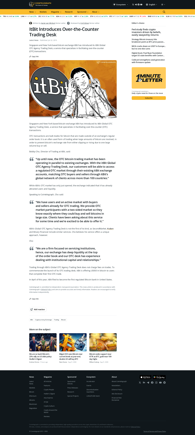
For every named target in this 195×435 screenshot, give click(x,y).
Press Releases (72, 388)
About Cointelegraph (119, 381)
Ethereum (32, 396)
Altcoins (32, 400)
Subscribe (149, 98)
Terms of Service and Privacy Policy (155, 431)
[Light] (163, 5)
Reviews (47, 416)
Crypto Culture (49, 406)
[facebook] (152, 383)
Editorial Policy (46, 289)
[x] (140, 383)
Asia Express (48, 398)
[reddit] (164, 383)
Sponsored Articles (71, 382)
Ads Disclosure (117, 394)
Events (89, 385)
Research (69, 12)
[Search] (164, 12)
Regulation (33, 408)
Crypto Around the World (50, 411)
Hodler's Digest (49, 394)
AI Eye (46, 402)
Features (47, 385)
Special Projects (73, 396)
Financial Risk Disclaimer (116, 399)
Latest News (33, 40)
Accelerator (91, 381)
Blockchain (33, 404)
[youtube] (160, 383)
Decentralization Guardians (92, 390)
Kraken (110, 228)
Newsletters (116, 385)
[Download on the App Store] (145, 377)
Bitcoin (31, 392)
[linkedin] (144, 383)
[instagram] (156, 383)
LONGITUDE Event (93, 396)
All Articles (47, 381)
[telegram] (148, 383)
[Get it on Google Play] (159, 377)
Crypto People (49, 389)
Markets (43, 12)
